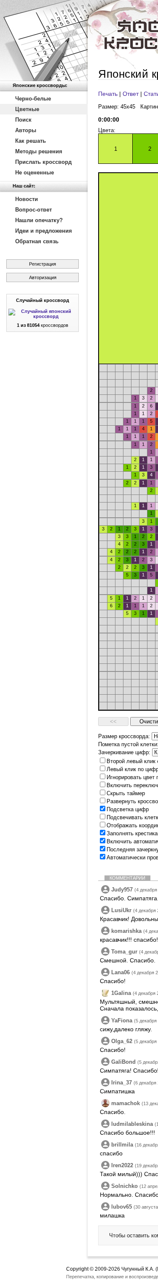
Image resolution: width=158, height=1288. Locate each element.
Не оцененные (34, 172)
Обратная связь (37, 241)
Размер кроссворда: (124, 736)
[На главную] (44, 40)
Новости (26, 199)
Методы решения (38, 151)
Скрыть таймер (126, 793)
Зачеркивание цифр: (124, 752)
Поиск (23, 120)
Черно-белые (33, 98)
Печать (108, 93)
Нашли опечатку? (39, 220)
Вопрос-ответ (33, 210)
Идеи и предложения (43, 231)
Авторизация (42, 277)
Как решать (30, 141)
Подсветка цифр (128, 809)
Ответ (131, 93)
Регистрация (42, 263)
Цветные (27, 109)
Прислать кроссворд (43, 162)
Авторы (25, 130)
